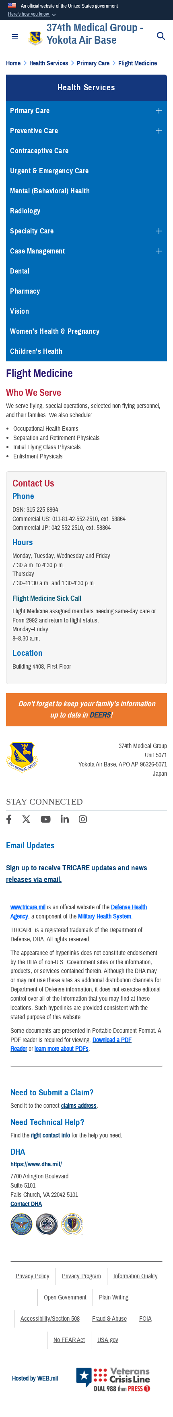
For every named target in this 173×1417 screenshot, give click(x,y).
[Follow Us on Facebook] (9, 821)
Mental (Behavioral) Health (50, 191)
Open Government (65, 1297)
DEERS (99, 715)
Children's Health (36, 351)
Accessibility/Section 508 (50, 1319)
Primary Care (30, 110)
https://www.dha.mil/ (36, 1164)
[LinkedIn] (65, 821)
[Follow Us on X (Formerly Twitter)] (26, 821)
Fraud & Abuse (109, 1319)
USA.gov (107, 1340)
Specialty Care (32, 231)
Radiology (25, 211)
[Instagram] (83, 821)
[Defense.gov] (21, 1223)
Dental (19, 271)
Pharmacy (25, 291)
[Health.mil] (47, 1223)
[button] (33, 14)
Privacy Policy (32, 1276)
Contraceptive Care (39, 150)
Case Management (37, 251)
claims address (79, 1106)
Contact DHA (26, 1204)
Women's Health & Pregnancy (55, 331)
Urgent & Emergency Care (49, 170)
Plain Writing (113, 1297)
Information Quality (135, 1276)
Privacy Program (81, 1276)
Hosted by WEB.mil (35, 1378)
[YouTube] (46, 821)
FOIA (145, 1319)
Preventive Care (34, 130)
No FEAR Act (69, 1340)
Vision (19, 311)
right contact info (50, 1135)
